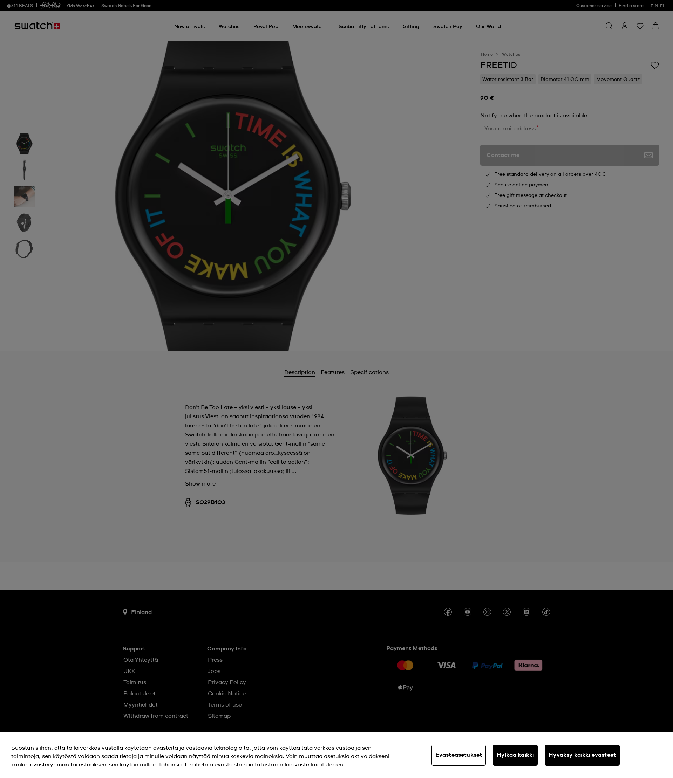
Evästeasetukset (458, 755)
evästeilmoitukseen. (318, 764)
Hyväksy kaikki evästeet (582, 755)
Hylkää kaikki (515, 755)
